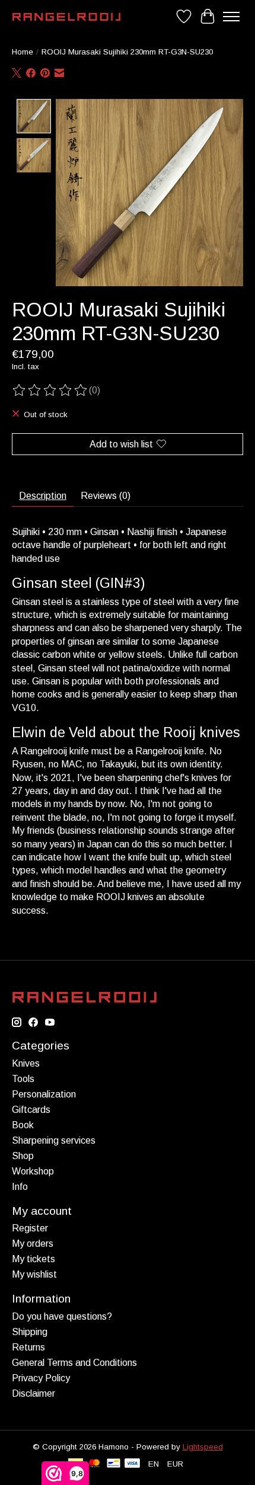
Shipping (29, 1332)
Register (30, 1228)
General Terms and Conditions (74, 1363)
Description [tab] (42, 496)
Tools (23, 1079)
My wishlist (34, 1274)
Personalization (44, 1094)
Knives (26, 1063)
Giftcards (31, 1110)
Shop (23, 1156)
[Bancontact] (113, 1464)
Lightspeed (203, 1446)
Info (20, 1187)
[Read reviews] (50, 390)
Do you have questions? (62, 1316)
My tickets (33, 1259)
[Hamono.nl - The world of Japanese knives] (66, 16)
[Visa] (132, 1464)
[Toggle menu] (231, 16)
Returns (28, 1347)
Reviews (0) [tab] (105, 496)
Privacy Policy (41, 1378)
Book (23, 1125)
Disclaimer (33, 1393)
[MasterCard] (94, 1464)
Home (22, 51)
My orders (32, 1243)
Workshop (33, 1171)
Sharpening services (53, 1140)
